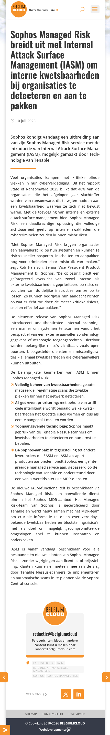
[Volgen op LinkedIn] (78, 694)
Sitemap (31, 714)
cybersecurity (43, 663)
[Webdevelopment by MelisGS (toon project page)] (69, 729)
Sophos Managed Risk (63, 676)
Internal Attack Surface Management (50, 669)
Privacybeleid (52, 714)
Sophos (38, 676)
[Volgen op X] (66, 694)
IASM (60, 663)
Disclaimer (77, 714)
